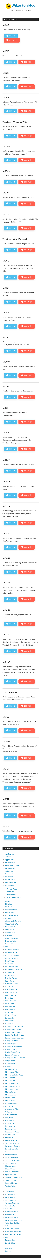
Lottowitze (9, 1024)
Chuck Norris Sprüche (13, 921)
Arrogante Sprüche (12, 865)
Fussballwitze (10, 981)
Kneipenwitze (10, 1009)
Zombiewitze (10, 1240)
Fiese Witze (9, 961)
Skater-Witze (10, 1169)
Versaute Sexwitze (12, 1203)
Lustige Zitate (10, 1063)
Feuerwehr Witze (11, 958)
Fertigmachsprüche (12, 955)
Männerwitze (10, 1078)
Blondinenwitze (11, 910)
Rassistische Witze (12, 1132)
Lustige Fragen (10, 1044)
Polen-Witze (9, 1123)
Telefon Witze (10, 1186)
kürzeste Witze (10, 1015)
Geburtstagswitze (11, 984)
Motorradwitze (10, 1095)
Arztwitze (10, 892)
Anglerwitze (9, 854)
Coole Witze (9, 930)
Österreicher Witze (12, 1109)
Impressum (9, 1251)
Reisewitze (9, 1137)
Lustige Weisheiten (12, 1055)
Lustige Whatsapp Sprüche (15, 1058)
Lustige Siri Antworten (13, 1046)
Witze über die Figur (12, 1223)
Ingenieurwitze (10, 995)
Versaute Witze (10, 1206)
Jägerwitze (9, 998)
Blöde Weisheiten (11, 907)
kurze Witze (9, 1012)
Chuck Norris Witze (12, 924)
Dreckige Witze (11, 941)
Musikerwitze (10, 1098)
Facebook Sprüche (12, 950)
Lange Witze (9, 1018)
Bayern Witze (10, 880)
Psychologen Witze (14, 897)
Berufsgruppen (10, 885)
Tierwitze (8, 1189)
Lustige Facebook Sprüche (14, 1035)
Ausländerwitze (11, 868)
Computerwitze (10, 927)
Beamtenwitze (10, 882)
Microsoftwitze (10, 1092)
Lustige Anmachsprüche (14, 1026)
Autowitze (9, 871)
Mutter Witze (10, 1100)
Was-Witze (9, 1209)
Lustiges (8, 1066)
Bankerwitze (9, 874)
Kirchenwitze (10, 1007)
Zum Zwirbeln (10, 1243)
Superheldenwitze (11, 1183)
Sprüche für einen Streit (14, 1177)
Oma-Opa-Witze (11, 1103)
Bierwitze (8, 904)
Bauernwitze (9, 877)
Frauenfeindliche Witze (13, 970)
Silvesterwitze (10, 1166)
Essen (7, 947)
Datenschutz (9, 1248)
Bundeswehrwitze (11, 915)
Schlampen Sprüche (12, 1146)
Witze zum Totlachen (13, 1232)
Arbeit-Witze (10, 862)
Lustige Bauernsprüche (13, 1032)
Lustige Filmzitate (11, 1041)
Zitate (7, 1237)
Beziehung (9, 901)
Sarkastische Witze (12, 1143)
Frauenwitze (9, 972)
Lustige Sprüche (11, 1049)
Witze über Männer (12, 1229)
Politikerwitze (10, 1126)
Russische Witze (11, 1140)
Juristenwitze (11, 895)
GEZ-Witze (9, 987)
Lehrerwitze (9, 1021)
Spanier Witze (10, 1175)
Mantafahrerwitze (11, 1083)
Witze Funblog (23, 5)
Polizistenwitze (10, 1129)
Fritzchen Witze (11, 978)
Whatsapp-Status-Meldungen (16, 1220)
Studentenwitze (11, 1180)
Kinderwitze (9, 1004)
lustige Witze (10, 1061)
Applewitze (9, 860)
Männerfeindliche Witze (14, 1075)
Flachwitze (9, 964)
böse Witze (9, 913)
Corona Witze (10, 932)
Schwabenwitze (11, 1155)
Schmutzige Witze (11, 1149)
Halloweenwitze (11, 989)
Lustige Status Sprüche (13, 1052)
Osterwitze (9, 1112)
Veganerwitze (10, 1197)
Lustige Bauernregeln (13, 1029)
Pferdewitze (9, 1120)
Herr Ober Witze (11, 992)
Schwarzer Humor (11, 1157)
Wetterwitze (9, 1214)
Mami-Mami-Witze (12, 1072)
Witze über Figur (11, 1226)
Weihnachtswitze (11, 1212)
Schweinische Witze (12, 1160)
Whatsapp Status (11, 1217)
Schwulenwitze (10, 1163)
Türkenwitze (9, 1192)
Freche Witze (10, 975)
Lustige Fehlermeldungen (14, 1038)
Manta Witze (10, 1081)
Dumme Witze (10, 944)
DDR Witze (9, 935)
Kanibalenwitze (11, 1001)
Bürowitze (9, 918)
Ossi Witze (9, 1106)
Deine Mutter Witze (12, 938)
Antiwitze (8, 857)
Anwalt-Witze (12, 889)
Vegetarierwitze (11, 1200)
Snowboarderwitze (12, 1172)
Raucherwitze (10, 1135)
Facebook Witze (11, 952)
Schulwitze (9, 1152)
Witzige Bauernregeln (13, 1234)
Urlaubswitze (10, 1194)
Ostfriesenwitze (11, 1115)
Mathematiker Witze (12, 1086)
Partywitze (9, 1118)
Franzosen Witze (11, 967)
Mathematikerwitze (12, 1089)
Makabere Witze (11, 1069)
